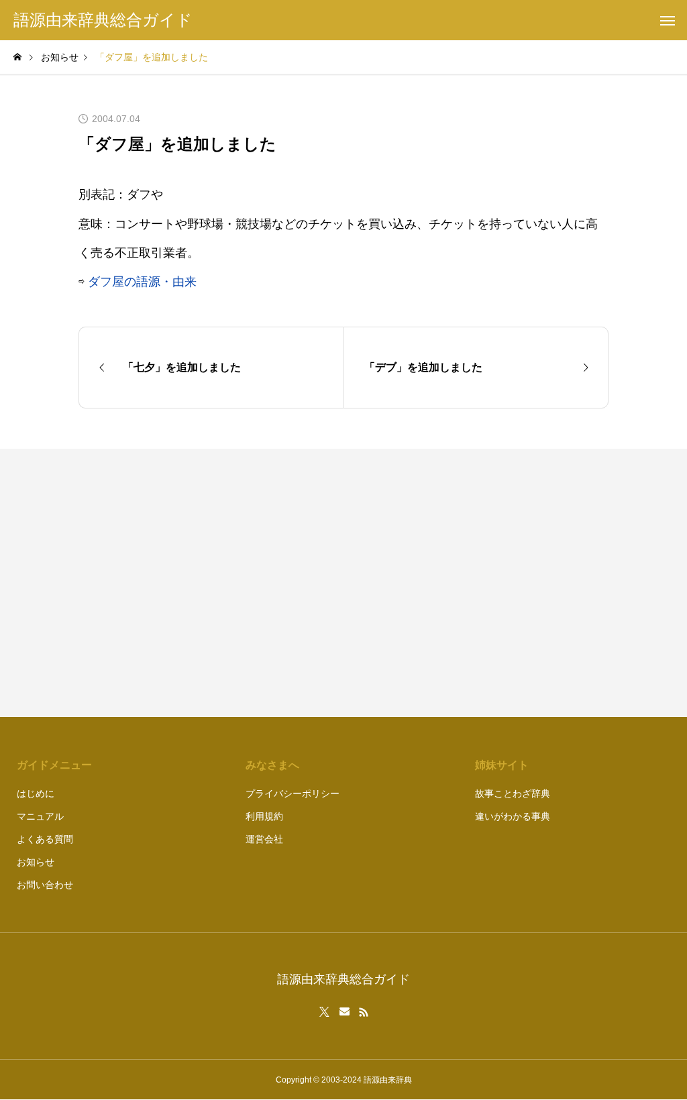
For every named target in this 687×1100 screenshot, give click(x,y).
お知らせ (35, 862)
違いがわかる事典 (512, 816)
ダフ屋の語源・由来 (142, 281)
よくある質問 (45, 839)
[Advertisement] (483, 583)
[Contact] (344, 1012)
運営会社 (264, 839)
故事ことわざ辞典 (512, 793)
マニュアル (40, 816)
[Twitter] (324, 1012)
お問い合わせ (45, 884)
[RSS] (363, 1012)
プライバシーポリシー (292, 793)
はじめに (35, 793)
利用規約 (264, 816)
